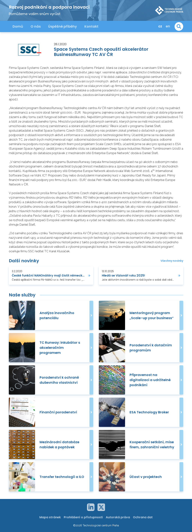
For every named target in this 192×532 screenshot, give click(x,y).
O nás (36, 26)
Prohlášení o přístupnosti (83, 517)
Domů (18, 26)
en (168, 26)
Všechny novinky (171, 260)
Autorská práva (118, 517)
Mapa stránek (50, 517)
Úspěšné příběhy (62, 26)
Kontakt (91, 26)
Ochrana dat (143, 517)
